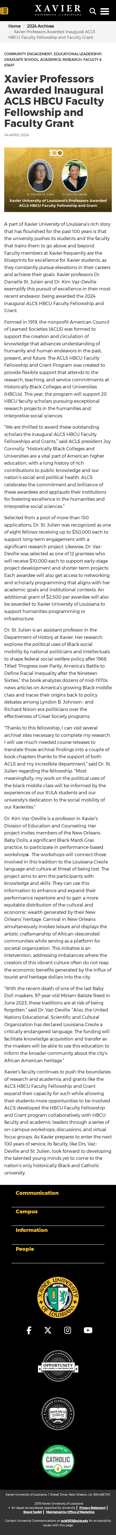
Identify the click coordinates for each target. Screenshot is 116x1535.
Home (14, 26)
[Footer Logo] (58, 1296)
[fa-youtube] (87, 1330)
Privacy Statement (92, 1508)
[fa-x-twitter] (48, 1330)
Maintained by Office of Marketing (70, 1512)
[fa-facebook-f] (29, 1330)
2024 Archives (40, 26)
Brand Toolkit (32, 1512)
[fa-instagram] (68, 1330)
